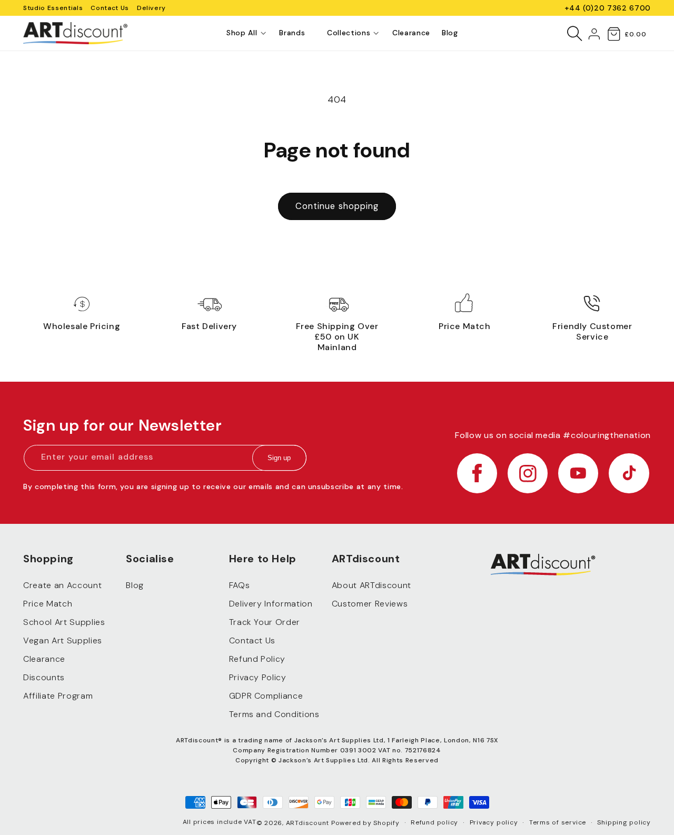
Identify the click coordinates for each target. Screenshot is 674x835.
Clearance (44, 659)
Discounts (44, 677)
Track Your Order (265, 622)
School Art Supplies (64, 622)
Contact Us (110, 8)
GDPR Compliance (266, 696)
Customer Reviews (370, 604)
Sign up (279, 458)
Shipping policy (624, 822)
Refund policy (434, 822)
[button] (241, 33)
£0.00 (635, 34)
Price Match (47, 604)
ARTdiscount (308, 823)
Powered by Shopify (365, 823)
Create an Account (62, 585)
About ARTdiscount (371, 585)
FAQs (239, 585)
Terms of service (557, 822)
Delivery (151, 8)
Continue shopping (337, 206)
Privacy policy (494, 822)
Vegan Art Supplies (62, 641)
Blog (135, 585)
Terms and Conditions (274, 714)
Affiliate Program (58, 696)
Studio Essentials (53, 8)
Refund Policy (257, 659)
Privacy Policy (257, 677)
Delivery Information (271, 604)
